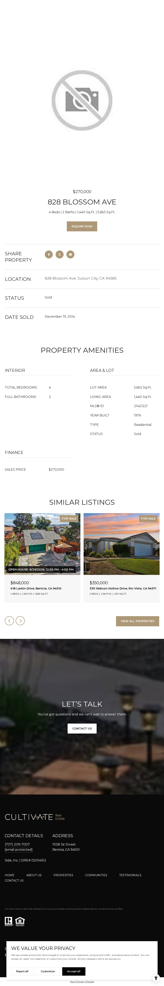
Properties (63, 875)
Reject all (22, 971)
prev (9, 620)
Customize (48, 971)
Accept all (73, 971)
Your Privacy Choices (82, 981)
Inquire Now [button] (82, 226)
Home (9, 875)
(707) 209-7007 (17, 844)
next (20, 620)
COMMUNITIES (96, 875)
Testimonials (130, 875)
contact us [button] (82, 728)
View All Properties (137, 621)
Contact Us (14, 880)
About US (34, 875)
